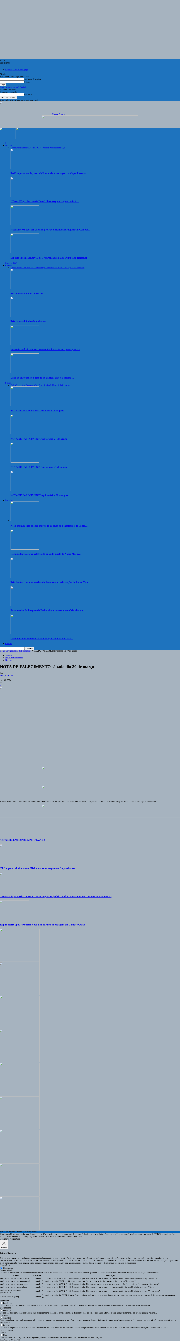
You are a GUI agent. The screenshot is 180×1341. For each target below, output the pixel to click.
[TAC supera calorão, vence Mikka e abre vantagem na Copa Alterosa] (25, 168)
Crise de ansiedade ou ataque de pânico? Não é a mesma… (42, 377)
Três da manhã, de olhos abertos (28, 321)
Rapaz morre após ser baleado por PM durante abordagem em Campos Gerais (42, 924)
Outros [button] (3, 1332)
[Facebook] (4, 827)
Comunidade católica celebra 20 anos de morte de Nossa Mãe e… (46, 553)
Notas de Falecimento (61, 385)
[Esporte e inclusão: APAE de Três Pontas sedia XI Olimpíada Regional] (25, 252)
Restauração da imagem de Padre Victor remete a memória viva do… (48, 610)
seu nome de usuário (32, 79)
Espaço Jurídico (45, 268)
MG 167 (39, 148)
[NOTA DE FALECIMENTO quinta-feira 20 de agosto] (25, 490)
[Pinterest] (23, 827)
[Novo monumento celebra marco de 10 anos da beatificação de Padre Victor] (25, 520)
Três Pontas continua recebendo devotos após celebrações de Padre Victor (50, 582)
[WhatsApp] (32, 827)
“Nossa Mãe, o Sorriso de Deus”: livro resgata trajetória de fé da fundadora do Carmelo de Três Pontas (55, 896)
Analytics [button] (4, 1315)
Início (7, 143)
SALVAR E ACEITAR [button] (10, 1340)
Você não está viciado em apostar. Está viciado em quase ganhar (45, 349)
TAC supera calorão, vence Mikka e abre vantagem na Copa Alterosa (48, 173)
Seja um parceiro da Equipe (16, 70)
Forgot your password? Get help (13, 87)
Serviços (8, 383)
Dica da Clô (21, 268)
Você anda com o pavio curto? (27, 293)
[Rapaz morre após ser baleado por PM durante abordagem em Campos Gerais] (25, 224)
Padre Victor (10, 500)
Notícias (8, 145)
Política (53, 148)
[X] (13, 827)
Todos (13, 148)
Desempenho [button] (5, 1308)
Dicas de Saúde (32, 268)
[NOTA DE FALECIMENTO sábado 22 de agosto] (25, 405)
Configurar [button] (4, 1239)
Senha (27, 82)
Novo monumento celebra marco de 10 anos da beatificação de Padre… (49, 525)
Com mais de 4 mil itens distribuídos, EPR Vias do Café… (42, 638)
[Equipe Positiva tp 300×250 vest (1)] (20, 994)
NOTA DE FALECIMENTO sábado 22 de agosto (37, 410)
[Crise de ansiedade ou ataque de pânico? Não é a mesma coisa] (25, 372)
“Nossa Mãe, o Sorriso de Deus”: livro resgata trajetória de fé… (45, 201)
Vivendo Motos (78, 268)
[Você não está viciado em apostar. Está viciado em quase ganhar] (25, 344)
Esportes (31, 148)
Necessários (8, 1268)
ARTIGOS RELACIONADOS (14, 840)
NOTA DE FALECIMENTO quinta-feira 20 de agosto (40, 495)
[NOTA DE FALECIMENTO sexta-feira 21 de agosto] (25, 434)
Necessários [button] (5, 1265)
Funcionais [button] (4, 1300)
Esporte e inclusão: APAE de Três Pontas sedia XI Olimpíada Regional (49, 257)
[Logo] (8, 138)
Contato (8, 643)
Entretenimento (22, 148)
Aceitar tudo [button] (15, 1239)
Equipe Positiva (6, 675)
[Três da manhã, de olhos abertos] (25, 316)
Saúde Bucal (57, 268)
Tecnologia (60, 148)
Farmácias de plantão (43, 385)
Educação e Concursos (25, 385)
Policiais (46, 148)
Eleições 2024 (11, 263)
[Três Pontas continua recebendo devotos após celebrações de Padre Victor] (25, 577)
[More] (42, 827)
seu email (28, 94)
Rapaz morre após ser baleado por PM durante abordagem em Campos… (51, 229)
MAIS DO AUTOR (36, 840)
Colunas (8, 265)
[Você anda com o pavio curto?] (25, 288)
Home (2, 651)
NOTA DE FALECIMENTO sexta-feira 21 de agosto (39, 438)
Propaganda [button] (5, 1322)
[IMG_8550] (90, 797)
